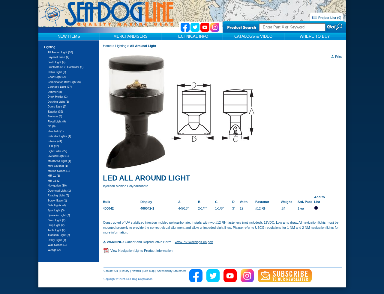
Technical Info (192, 36)
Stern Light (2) (56, 220)
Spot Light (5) (56, 210)
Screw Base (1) (57, 200)
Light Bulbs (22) (57, 151)
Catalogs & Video (253, 36)
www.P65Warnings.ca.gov (194, 242)
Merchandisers (130, 36)
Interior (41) (55, 141)
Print (338, 56)
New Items (69, 36)
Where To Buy (315, 36)
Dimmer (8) (55, 91)
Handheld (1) (56, 131)
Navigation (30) (57, 185)
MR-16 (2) (54, 180)
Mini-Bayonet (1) (58, 165)
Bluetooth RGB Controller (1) (65, 67)
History (124, 270)
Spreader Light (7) (59, 215)
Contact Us (111, 270)
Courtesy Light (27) (60, 86)
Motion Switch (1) (59, 170)
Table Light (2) (56, 230)
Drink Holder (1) (58, 96)
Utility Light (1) (57, 240)
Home (107, 46)
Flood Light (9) (57, 121)
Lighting (49, 47)
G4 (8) (52, 126)
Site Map (148, 270)
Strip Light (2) (56, 225)
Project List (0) (329, 17)
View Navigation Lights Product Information (141, 250)
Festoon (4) (55, 116)
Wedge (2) (54, 249)
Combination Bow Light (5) (64, 82)
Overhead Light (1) (59, 190)
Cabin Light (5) (57, 72)
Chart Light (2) (57, 76)
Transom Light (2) (59, 235)
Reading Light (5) (58, 195)
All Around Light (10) (60, 52)
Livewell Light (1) (58, 155)
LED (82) (53, 146)
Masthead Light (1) (59, 161)
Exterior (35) (55, 111)
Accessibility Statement (171, 270)
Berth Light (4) (56, 62)
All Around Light (143, 46)
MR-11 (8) (54, 175)
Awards (136, 270)
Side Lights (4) (57, 205)
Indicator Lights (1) (59, 136)
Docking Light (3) (58, 101)
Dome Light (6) (57, 106)
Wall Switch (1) (57, 244)
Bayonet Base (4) (58, 57)
